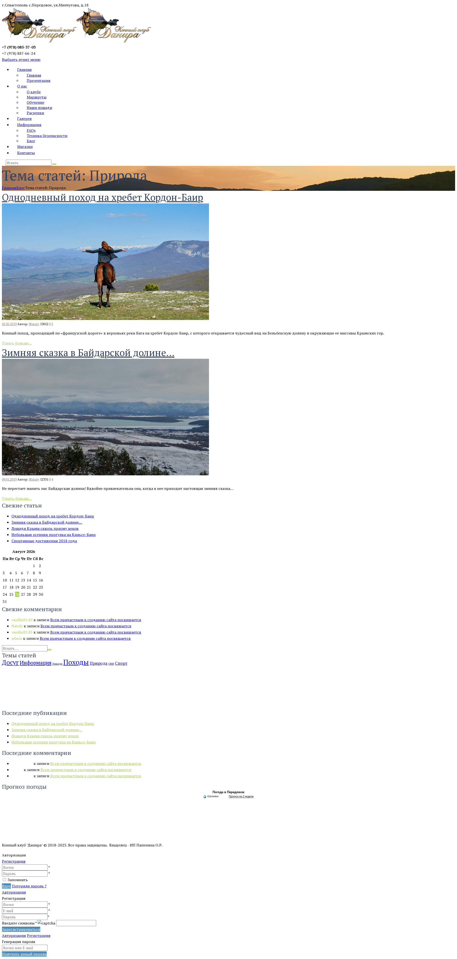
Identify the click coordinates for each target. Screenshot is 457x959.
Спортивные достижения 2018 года (44, 540)
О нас (22, 86)
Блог (31, 140)
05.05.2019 (9, 324)
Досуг (10, 662)
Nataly (34, 324)
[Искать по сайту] (54, 164)
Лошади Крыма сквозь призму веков (45, 528)
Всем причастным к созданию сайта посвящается (95, 619)
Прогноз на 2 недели (241, 796)
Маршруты (36, 97)
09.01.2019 (9, 479)
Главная (24, 69)
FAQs (31, 130)
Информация (29, 124)
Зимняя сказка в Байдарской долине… (88, 352)
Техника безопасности (47, 135)
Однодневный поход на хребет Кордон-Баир (102, 197)
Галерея (24, 118)
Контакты (26, 152)
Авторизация (14, 892)
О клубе (34, 91)
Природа (98, 663)
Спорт (121, 663)
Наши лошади (39, 107)
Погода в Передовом (228, 792)
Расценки (35, 112)
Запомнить (18, 879)
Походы (76, 662)
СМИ (111, 663)
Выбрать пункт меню (21, 59)
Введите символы (19, 923)
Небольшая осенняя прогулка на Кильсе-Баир (53, 534)
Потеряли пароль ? (29, 886)
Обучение (35, 102)
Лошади (57, 663)
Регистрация (13, 861)
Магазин (25, 146)
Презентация (38, 80)
